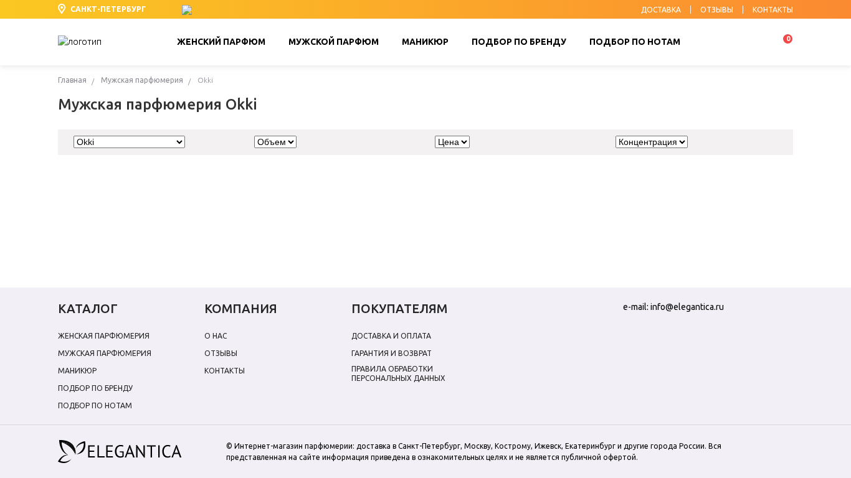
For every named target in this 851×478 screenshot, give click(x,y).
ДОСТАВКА (661, 10)
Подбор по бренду (95, 388)
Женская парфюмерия (104, 336)
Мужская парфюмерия (142, 80)
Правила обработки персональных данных (398, 373)
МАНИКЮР (425, 42)
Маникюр (77, 371)
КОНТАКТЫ (773, 10)
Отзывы (220, 353)
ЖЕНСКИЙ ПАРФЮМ (221, 42)
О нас (215, 336)
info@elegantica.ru (687, 307)
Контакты (224, 371)
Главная (72, 80)
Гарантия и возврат (391, 353)
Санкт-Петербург (108, 9)
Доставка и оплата (391, 336)
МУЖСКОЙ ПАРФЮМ (333, 42)
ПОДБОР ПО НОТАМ (634, 42)
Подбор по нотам (95, 405)
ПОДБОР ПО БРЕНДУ (519, 42)
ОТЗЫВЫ (716, 10)
